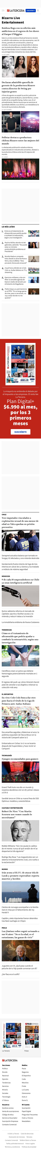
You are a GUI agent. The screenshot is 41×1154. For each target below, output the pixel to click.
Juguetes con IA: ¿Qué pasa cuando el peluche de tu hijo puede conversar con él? (19, 967)
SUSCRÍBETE (20, 432)
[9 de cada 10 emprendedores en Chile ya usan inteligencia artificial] (20, 596)
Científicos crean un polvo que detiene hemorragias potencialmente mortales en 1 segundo (19, 673)
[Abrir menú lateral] (4, 10)
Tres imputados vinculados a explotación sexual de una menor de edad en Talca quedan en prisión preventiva (20, 522)
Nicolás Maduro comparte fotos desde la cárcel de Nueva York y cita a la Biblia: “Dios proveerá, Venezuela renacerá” (16, 259)
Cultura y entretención (12, 808)
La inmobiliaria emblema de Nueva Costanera (20, 622)
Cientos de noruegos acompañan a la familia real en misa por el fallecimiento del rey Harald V (20, 910)
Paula (4, 928)
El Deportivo (7, 694)
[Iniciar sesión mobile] (38, 10)
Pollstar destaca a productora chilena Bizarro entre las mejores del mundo (20, 141)
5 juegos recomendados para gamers (20, 759)
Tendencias (7, 630)
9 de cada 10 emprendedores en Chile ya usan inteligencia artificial (20, 581)
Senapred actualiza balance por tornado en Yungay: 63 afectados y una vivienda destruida (20, 556)
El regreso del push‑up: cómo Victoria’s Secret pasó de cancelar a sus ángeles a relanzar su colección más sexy (20, 685)
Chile (4, 514)
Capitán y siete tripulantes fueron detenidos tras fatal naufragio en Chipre (20, 919)
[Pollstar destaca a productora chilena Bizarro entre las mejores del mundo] (20, 169)
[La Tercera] (12, 1048)
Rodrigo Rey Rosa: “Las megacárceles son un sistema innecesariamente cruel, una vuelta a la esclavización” (20, 860)
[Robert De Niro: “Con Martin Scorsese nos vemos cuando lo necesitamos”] (20, 830)
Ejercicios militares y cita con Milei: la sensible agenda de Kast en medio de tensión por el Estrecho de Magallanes (15, 280)
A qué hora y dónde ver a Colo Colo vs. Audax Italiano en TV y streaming (16, 270)
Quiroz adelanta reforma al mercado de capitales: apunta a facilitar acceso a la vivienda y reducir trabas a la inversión (18, 614)
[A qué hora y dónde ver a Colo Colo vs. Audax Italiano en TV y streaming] (33, 270)
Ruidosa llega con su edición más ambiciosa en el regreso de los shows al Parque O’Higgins (20, 31)
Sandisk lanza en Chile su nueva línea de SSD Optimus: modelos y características (20, 799)
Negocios (6, 576)
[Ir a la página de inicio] (15, 10)
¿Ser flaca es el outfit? (11, 974)
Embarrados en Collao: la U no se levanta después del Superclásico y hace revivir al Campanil (19, 746)
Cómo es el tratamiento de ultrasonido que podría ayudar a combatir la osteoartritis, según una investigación (15, 234)
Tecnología (7, 755)
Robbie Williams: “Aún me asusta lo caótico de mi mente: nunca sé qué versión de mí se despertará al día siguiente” (20, 848)
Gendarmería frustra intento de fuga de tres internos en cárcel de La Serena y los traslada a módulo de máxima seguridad (20, 567)
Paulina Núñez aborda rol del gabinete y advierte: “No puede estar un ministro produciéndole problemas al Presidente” (16, 247)
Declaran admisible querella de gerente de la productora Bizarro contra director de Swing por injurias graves (18, 87)
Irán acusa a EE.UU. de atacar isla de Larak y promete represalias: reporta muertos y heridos (20, 876)
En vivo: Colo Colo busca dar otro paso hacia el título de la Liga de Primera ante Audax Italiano (19, 701)
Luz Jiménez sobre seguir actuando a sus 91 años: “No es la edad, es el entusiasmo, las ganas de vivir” (20, 934)
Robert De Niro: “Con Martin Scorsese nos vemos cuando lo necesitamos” (17, 814)
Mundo (5, 869)
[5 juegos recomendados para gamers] (20, 772)
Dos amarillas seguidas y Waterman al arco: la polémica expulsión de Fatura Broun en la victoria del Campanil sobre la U (20, 735)
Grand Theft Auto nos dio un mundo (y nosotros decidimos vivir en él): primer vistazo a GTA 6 (20, 790)
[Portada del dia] (20, 384)
